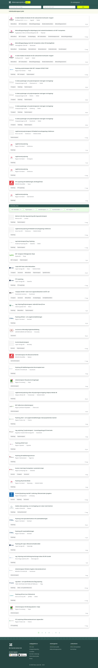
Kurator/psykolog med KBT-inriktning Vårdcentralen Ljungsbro (33, 493)
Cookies (31, 651)
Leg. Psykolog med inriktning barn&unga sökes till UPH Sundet (33, 556)
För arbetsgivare (75, 2)
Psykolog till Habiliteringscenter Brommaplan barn (29, 367)
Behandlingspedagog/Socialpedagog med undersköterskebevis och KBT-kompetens (40, 30)
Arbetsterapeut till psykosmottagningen (27, 380)
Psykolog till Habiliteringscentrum (25, 455)
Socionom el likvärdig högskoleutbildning (27, 329)
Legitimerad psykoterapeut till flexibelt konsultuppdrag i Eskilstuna (34, 131)
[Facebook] (16, 665)
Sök (83, 7)
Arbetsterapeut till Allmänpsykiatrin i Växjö (27, 607)
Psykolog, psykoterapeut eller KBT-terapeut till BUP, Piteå (31, 68)
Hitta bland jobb (34, 656)
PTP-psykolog (19, 279)
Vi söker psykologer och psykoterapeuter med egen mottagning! (34, 81)
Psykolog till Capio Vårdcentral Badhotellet (27, 544)
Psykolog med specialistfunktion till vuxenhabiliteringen (31, 518)
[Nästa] (59, 633)
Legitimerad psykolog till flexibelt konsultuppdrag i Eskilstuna (33, 229)
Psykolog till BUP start (21, 443)
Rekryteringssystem (55, 649)
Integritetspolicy (34, 649)
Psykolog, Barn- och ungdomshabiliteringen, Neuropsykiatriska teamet (36, 418)
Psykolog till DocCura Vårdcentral (25, 594)
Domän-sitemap (34, 654)
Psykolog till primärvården (22, 481)
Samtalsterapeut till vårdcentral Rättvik (26, 355)
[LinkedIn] (13, 665)
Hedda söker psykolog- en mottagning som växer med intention (34, 506)
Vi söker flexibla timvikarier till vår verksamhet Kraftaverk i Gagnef (34, 18)
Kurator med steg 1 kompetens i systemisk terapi (29, 468)
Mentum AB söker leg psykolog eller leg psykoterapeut (31, 216)
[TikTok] (19, 665)
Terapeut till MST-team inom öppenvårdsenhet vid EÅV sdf (32, 292)
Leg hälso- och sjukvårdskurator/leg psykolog (28, 581)
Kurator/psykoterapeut (22, 342)
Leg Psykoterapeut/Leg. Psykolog (24, 241)
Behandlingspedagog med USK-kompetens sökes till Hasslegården (34, 43)
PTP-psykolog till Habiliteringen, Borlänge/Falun (29, 182)
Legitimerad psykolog (21, 144)
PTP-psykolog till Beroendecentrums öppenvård (29, 619)
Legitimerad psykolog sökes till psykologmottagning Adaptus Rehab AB (36, 392)
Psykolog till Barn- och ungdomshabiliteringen (28, 317)
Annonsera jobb (54, 647)
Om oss (31, 647)
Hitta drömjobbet (75, 647)
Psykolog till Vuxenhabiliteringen (24, 531)
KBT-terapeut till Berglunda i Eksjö (25, 254)
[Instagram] (10, 665)
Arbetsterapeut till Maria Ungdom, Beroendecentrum (30, 569)
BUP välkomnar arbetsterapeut (24, 405)
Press (30, 658)
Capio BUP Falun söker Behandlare (25, 266)
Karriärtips (73, 649)
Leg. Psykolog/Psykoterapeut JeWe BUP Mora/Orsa (30, 304)
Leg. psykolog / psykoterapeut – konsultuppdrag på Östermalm (34, 430)
